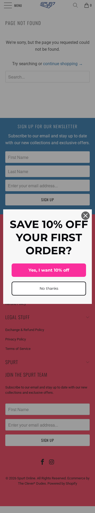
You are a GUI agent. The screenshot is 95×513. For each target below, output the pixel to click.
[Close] (85, 215)
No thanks (49, 288)
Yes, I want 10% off (48, 270)
